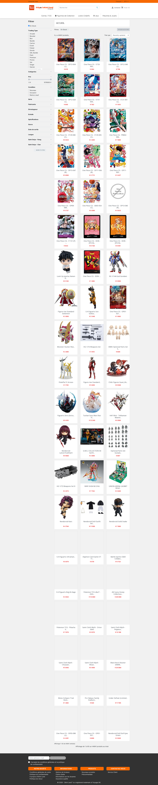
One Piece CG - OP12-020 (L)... (66, 101)
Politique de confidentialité (39, 774)
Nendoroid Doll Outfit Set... (92, 522)
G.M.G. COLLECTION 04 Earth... (92, 452)
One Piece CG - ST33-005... (92, 65)
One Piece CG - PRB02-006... (118, 136)
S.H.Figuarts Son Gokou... (92, 312)
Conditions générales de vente (40, 772)
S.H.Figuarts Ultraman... (66, 557)
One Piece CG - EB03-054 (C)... (91, 207)
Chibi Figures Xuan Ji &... (118, 382)
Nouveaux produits (88, 772)
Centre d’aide (60, 774)
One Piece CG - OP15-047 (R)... (66, 171)
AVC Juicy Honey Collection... (118, 593)
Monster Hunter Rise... (66, 347)
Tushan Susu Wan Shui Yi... (92, 416)
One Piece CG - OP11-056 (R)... (92, 171)
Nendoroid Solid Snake (118, 521)
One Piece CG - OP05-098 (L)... (66, 734)
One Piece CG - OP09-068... (66, 207)
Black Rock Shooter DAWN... (118, 664)
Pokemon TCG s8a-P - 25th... (92, 593)
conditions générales (47, 762)
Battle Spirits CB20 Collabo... (118, 558)
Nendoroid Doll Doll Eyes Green (118, 734)
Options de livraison (62, 772)
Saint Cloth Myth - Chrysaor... (66, 664)
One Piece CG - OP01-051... (92, 734)
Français (118, 1)
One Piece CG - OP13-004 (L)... (66, 65)
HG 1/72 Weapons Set (92, 347)
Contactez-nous (33, 1)
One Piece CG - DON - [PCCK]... (92, 242)
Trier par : (107, 35)
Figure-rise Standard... (92, 382)
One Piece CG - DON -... (92, 276)
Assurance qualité (62, 779)
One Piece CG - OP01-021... (118, 312)
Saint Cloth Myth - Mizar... (92, 664)
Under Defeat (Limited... (118, 698)
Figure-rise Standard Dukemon (66, 312)
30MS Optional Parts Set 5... (118, 348)
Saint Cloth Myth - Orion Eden (92, 628)
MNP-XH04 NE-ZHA (92, 486)
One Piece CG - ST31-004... (92, 101)
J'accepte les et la (47, 763)
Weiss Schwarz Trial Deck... (66, 699)
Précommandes (87, 774)
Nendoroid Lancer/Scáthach (66, 452)
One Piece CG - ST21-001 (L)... (118, 101)
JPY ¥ (126, 1)
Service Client (112, 772)
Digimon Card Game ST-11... (92, 558)
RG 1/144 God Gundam (118, 276)
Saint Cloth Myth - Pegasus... (118, 628)
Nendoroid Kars (66, 521)
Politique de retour (36, 779)
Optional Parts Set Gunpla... (118, 452)
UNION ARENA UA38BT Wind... (118, 487)
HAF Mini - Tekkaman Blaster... (118, 416)
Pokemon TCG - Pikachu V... (66, 628)
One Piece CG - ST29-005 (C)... (91, 136)
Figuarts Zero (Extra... (65, 415)
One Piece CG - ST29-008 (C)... (65, 136)
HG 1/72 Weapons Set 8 (66, 486)
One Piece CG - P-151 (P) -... (66, 242)
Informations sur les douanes (66, 777)
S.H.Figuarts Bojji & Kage (66, 592)
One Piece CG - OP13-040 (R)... (118, 207)
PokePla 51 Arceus (66, 382)
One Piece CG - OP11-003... (118, 171)
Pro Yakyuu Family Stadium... (92, 699)
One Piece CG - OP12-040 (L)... (118, 65)
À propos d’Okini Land (37, 777)
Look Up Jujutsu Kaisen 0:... (66, 277)
